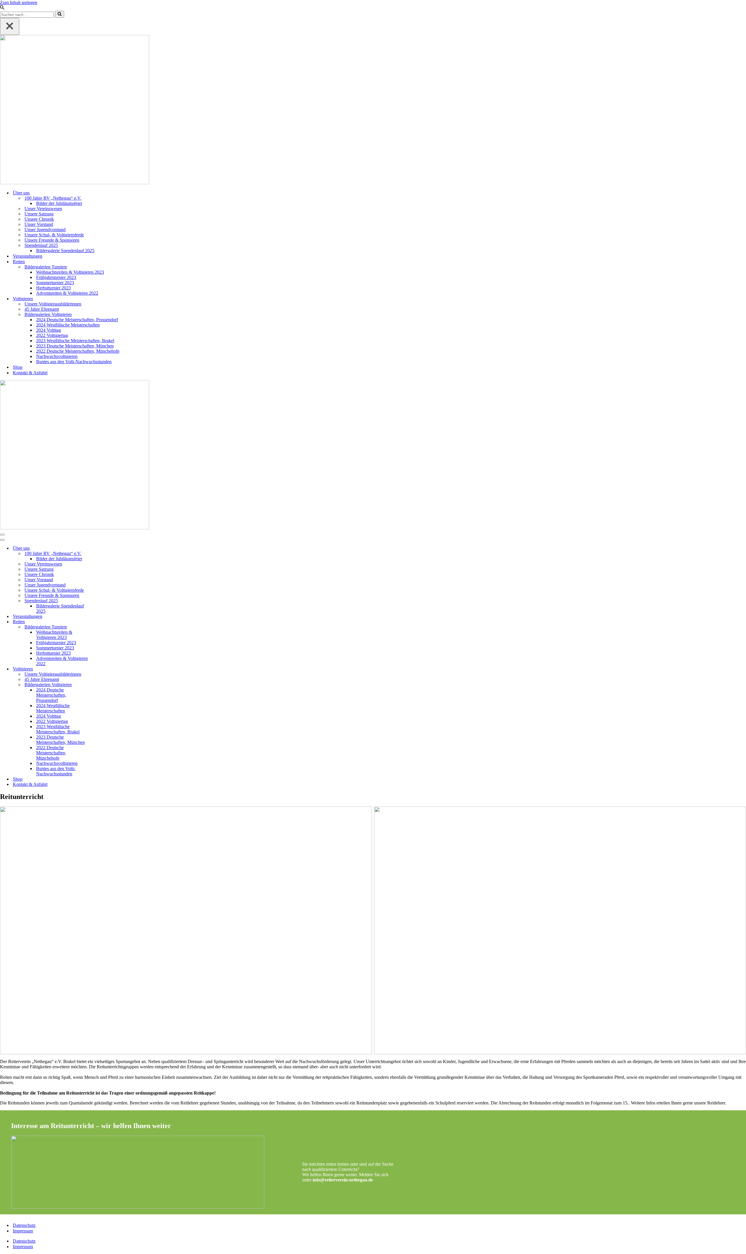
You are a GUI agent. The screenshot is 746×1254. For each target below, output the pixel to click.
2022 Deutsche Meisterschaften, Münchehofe (77, 351)
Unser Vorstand (38, 224)
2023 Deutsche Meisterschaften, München (75, 345)
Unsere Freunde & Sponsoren (51, 240)
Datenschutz (24, 1225)
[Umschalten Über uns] (102, 548)
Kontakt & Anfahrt (30, 372)
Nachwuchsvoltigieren (57, 356)
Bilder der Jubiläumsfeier (59, 203)
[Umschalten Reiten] (102, 621)
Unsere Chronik (39, 219)
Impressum (23, 1230)
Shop (17, 367)
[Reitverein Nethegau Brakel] (373, 110)
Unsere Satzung (39, 213)
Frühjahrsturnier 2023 (56, 277)
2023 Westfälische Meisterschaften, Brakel (75, 340)
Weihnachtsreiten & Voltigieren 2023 (70, 272)
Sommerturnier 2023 (55, 282)
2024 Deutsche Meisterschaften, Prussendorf (77, 319)
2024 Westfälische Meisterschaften (68, 324)
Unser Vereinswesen (43, 208)
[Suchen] (2, 8)
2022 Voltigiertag (52, 335)
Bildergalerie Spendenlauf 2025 (65, 250)
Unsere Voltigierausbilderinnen (52, 303)
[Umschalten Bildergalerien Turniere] (102, 627)
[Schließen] (9, 26)
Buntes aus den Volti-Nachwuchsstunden (74, 361)
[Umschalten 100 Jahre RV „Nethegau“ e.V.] (102, 553)
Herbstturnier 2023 (53, 287)
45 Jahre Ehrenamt (41, 309)
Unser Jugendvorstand (45, 229)
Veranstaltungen (27, 256)
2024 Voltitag (48, 330)
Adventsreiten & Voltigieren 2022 (67, 293)
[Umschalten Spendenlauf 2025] (102, 600)
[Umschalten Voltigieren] (102, 669)
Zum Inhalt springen (18, 2)
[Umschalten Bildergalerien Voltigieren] (102, 684)
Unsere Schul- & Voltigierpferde (54, 234)
